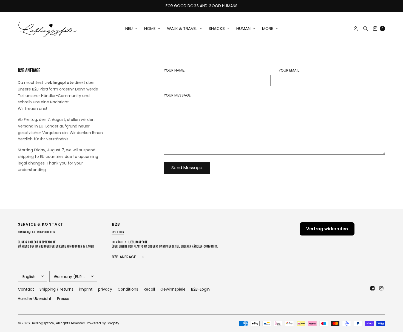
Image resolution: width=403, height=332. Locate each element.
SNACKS (217, 28)
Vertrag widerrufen (327, 229)
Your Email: (289, 70)
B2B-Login (200, 289)
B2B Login (118, 232)
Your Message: (178, 95)
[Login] (356, 28)
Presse (63, 298)
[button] (128, 257)
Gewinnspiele (173, 289)
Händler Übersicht (35, 298)
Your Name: (174, 70)
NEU (129, 28)
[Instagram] (381, 288)
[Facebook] (372, 288)
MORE (267, 28)
